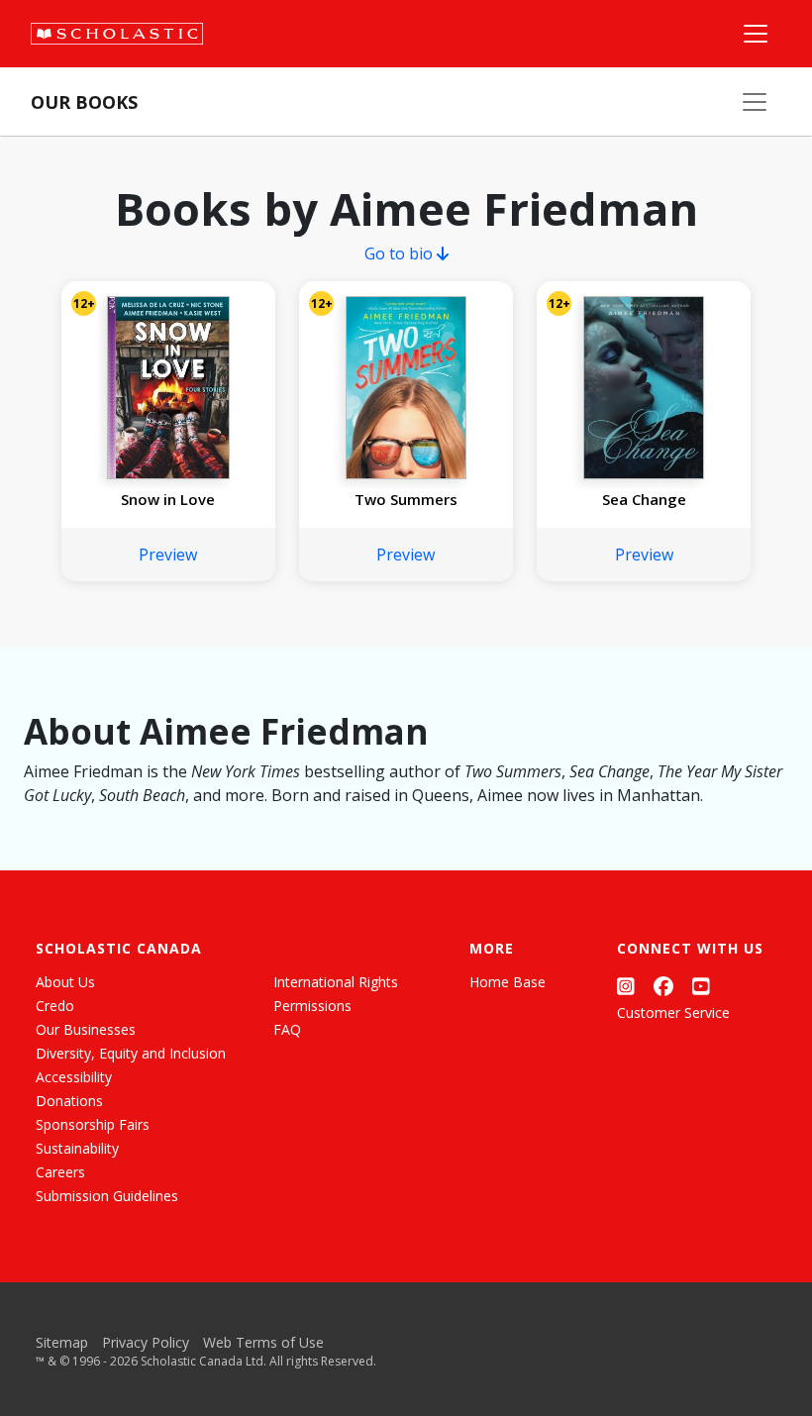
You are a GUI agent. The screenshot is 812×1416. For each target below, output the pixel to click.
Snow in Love (168, 499)
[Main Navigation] (755, 33)
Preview (168, 554)
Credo (55, 1005)
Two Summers (406, 499)
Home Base (507, 981)
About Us (65, 981)
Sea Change (644, 499)
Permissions (312, 1005)
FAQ (287, 1029)
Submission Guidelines (107, 1195)
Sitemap (62, 1342)
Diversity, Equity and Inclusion (131, 1053)
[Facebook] (663, 985)
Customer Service (673, 1012)
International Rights (335, 981)
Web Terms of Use (263, 1342)
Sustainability (77, 1148)
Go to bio (400, 253)
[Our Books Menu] (754, 102)
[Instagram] (626, 985)
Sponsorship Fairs (93, 1124)
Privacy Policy (145, 1342)
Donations (69, 1100)
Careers (60, 1172)
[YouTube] (701, 985)
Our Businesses (86, 1029)
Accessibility (74, 1076)
